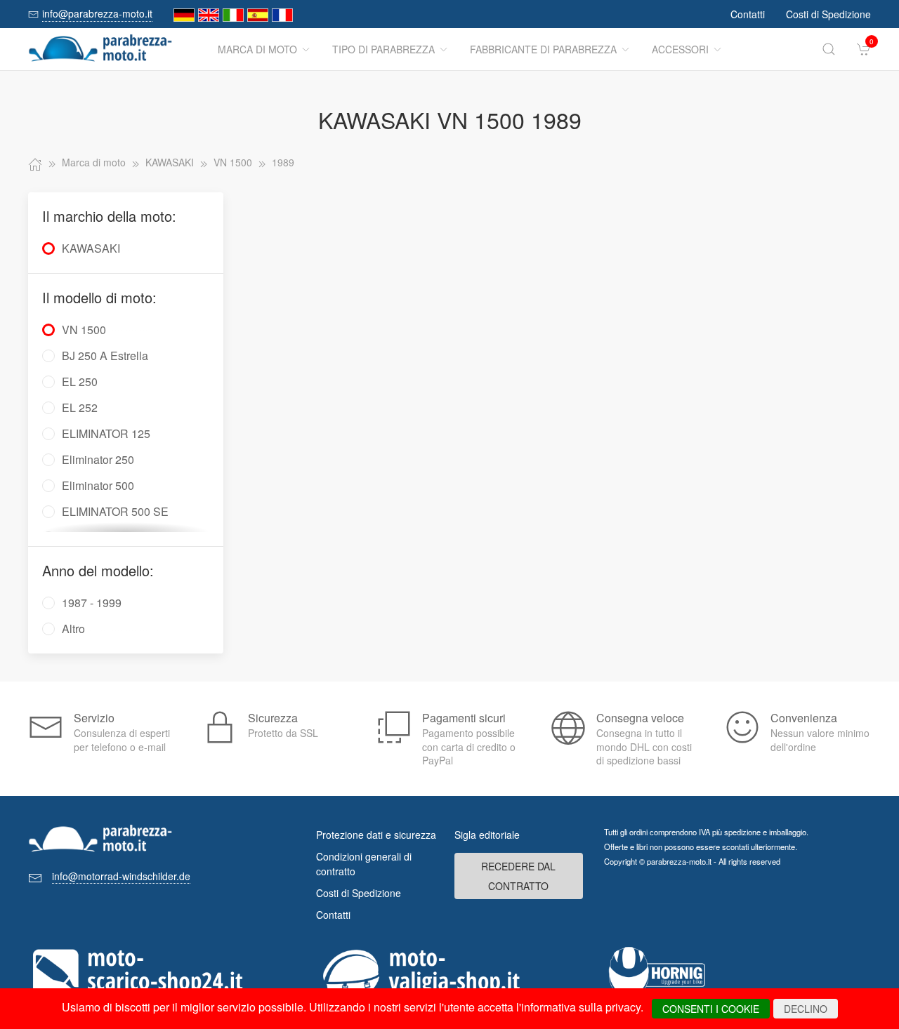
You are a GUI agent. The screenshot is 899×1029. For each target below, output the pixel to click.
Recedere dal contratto (518, 876)
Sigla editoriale (487, 835)
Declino (805, 1009)
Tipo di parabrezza (383, 49)
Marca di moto (257, 49)
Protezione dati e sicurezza (376, 835)
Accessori (680, 49)
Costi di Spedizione (828, 14)
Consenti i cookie (710, 1009)
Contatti (747, 14)
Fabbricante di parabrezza (543, 49)
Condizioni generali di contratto (364, 863)
